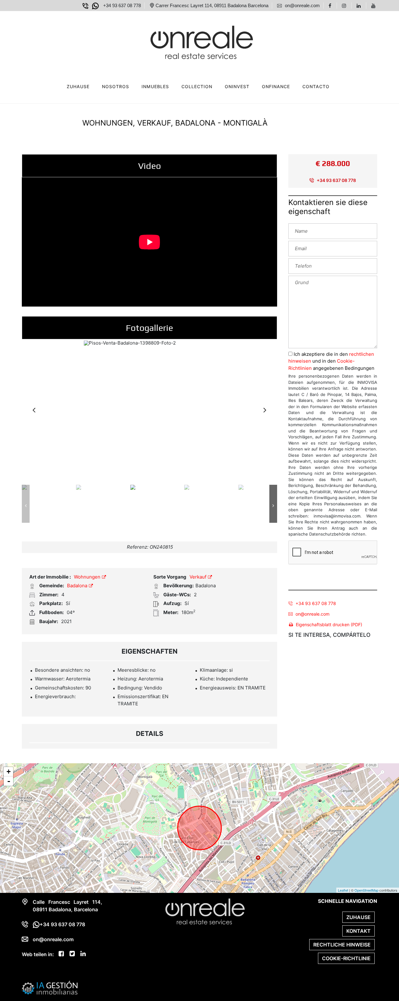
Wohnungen (88, 577)
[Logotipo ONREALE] (193, 41)
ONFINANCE (276, 86)
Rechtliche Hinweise (342, 944)
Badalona (78, 586)
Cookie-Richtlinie (346, 958)
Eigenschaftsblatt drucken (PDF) (329, 624)
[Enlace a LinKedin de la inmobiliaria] (360, 5)
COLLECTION (196, 86)
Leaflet (343, 890)
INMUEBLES (155, 86)
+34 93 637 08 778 (336, 180)
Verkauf (199, 577)
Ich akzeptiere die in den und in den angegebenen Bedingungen (331, 361)
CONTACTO (315, 86)
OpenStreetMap (366, 890)
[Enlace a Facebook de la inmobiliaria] (331, 5)
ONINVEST (237, 86)
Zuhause (78, 86)
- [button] (9, 781)
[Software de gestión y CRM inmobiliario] (50, 987)
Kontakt (358, 931)
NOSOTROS (115, 86)
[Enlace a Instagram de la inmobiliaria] (345, 5)
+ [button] (9, 771)
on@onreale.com (312, 614)
